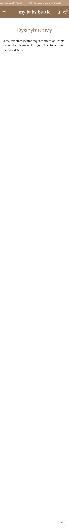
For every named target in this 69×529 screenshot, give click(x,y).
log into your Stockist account (45, 45)
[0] (63, 12)
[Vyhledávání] (58, 12)
